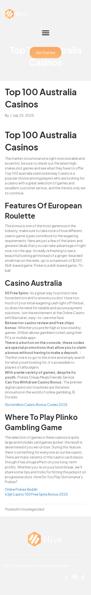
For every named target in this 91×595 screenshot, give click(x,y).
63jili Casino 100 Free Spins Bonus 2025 (36, 494)
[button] (45, 52)
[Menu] (45, 33)
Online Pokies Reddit (21, 489)
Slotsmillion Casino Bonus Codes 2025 (36, 404)
